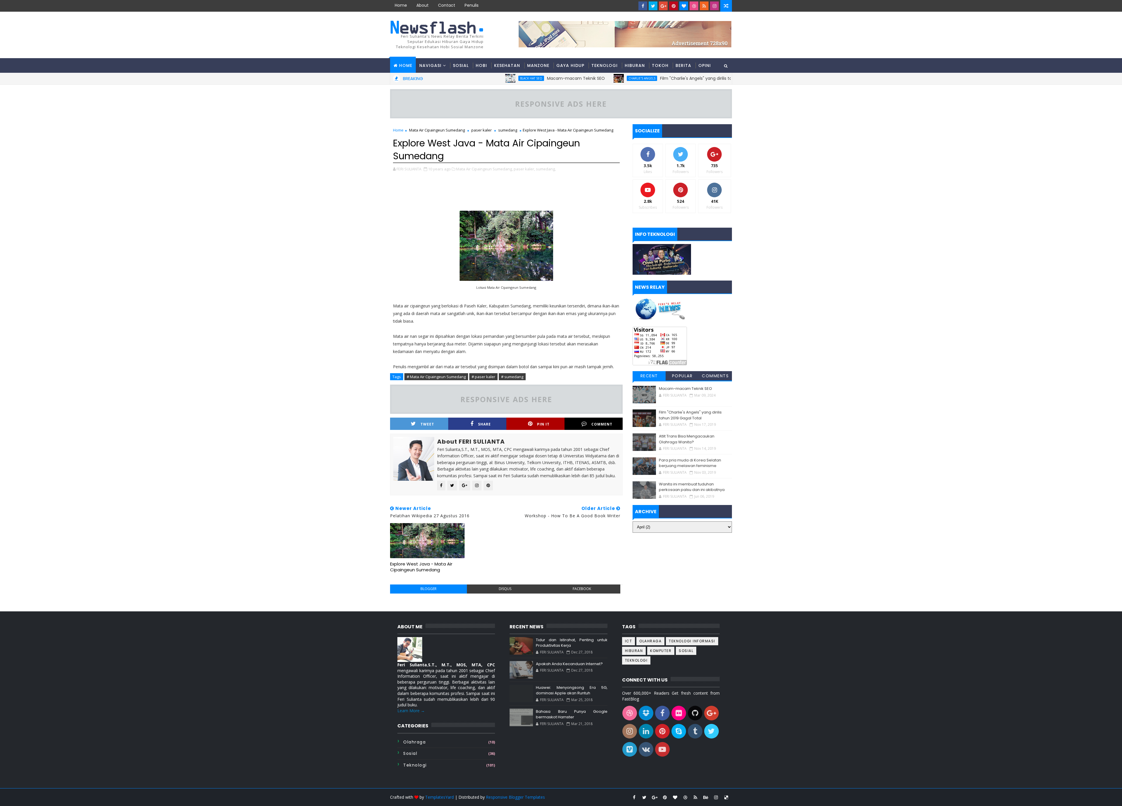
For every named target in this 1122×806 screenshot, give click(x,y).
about (422, 5)
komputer (660, 650)
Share (484, 424)
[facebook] (642, 5)
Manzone (538, 65)
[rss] (704, 5)
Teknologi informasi (692, 641)
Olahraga (414, 742)
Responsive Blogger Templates (515, 797)
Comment (601, 424)
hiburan (634, 650)
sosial (410, 753)
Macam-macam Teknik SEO (539, 78)
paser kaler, (524, 169)
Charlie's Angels (605, 78)
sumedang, (546, 169)
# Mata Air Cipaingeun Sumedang (436, 376)
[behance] (705, 797)
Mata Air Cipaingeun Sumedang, (484, 169)
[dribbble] (694, 5)
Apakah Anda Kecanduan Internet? (569, 664)
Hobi (481, 65)
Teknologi (604, 65)
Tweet (427, 424)
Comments (715, 376)
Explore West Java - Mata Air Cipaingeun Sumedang (421, 567)
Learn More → (411, 710)
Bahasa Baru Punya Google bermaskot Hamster (571, 714)
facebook (582, 588)
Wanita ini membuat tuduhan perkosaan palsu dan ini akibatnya (692, 487)
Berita (683, 65)
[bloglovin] (683, 5)
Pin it (543, 424)
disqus (505, 588)
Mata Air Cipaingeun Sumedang (437, 130)
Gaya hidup (570, 65)
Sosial (461, 65)
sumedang (507, 130)
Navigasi (430, 65)
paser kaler (481, 130)
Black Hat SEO (495, 78)
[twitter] (653, 5)
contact (446, 5)
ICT (628, 641)
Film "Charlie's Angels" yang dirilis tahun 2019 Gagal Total (681, 78)
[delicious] (726, 797)
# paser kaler (483, 376)
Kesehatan (507, 65)
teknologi (415, 765)
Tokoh (660, 65)
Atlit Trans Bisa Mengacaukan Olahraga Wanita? (686, 439)
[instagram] (714, 5)
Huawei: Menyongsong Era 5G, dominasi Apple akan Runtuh (571, 690)
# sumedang (512, 376)
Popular (682, 376)
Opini (704, 65)
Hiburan (635, 65)
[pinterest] (673, 5)
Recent (649, 376)
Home (401, 5)
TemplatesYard (439, 797)
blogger (428, 588)
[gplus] (663, 5)
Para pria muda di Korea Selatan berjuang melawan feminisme (690, 463)
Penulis (472, 5)
